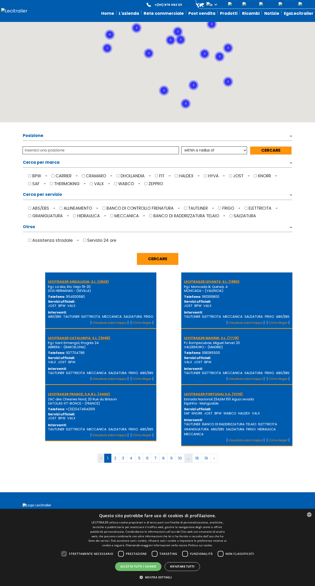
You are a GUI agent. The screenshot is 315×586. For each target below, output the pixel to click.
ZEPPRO (156, 184)
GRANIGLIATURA (47, 216)
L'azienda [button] (129, 13)
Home (107, 13)
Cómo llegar (142, 323)
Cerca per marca (41, 162)
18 (197, 458)
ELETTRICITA (260, 208)
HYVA (213, 176)
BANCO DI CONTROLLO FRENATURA (140, 208)
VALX (99, 184)
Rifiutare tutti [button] (182, 566)
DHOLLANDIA (133, 176)
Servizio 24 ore (101, 240)
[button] (203, 5)
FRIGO (228, 208)
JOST (238, 176)
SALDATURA (245, 216)
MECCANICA (126, 216)
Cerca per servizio (42, 194)
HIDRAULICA (88, 216)
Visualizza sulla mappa (109, 323)
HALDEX (186, 176)
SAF (36, 184)
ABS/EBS (40, 208)
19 (206, 458)
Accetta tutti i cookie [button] (138, 566)
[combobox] (309, 514)
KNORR (264, 176)
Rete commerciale (164, 13)
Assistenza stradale (52, 240)
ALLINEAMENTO (78, 208)
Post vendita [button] (201, 13)
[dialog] (157, 547)
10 (180, 458)
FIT (161, 176)
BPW (36, 176)
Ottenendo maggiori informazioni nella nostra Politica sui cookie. (169, 545)
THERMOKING (67, 184)
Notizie (271, 13)
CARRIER (63, 176)
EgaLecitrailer (298, 13)
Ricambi (251, 13)
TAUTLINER (198, 208)
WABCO (126, 184)
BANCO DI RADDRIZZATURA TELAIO (186, 216)
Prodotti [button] (229, 13)
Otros (29, 227)
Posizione (33, 135)
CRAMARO (96, 176)
